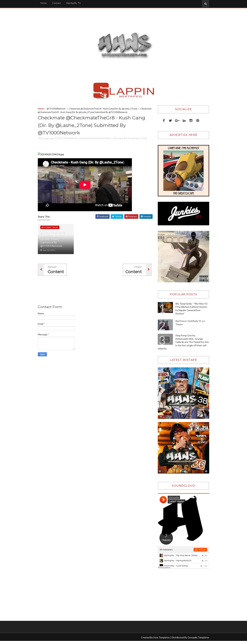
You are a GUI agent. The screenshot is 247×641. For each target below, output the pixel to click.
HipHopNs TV (73, 3)
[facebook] (164, 120)
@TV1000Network (56, 108)
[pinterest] (198, 120)
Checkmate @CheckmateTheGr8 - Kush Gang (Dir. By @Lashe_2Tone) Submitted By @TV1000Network (53, 238)
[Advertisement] (99, 291)
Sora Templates (161, 637)
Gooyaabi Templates (198, 637)
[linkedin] (184, 120)
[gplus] (177, 120)
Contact (56, 3)
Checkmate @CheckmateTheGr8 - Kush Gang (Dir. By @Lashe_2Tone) (103, 108)
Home (43, 3)
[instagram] (191, 120)
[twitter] (170, 120)
